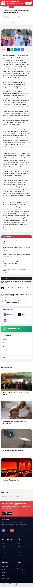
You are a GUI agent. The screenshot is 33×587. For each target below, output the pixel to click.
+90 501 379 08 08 (24, 566)
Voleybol (4, 552)
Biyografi (19, 555)
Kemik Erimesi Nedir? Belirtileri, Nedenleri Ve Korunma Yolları (16, 248)
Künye (3, 569)
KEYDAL (25, 572)
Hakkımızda (5, 566)
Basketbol (4, 549)
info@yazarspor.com (24, 569)
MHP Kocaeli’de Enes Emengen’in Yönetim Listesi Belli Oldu (16, 240)
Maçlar (19, 543)
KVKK (3, 575)
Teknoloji (5, 350)
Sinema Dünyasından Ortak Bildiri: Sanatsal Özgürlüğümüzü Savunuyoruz (13, 262)
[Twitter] (7, 530)
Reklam (4, 572)
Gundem (5, 339)
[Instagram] (12, 530)
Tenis (3, 555)
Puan (18, 546)
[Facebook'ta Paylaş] (18, 49)
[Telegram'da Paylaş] (15, 49)
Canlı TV (19, 549)
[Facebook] (3, 530)
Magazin (5, 353)
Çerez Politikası (6, 578)
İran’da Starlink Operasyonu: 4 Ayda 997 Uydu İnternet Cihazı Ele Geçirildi (16, 255)
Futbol (11, 6)
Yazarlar (19, 552)
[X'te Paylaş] (8, 49)
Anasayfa (5, 6)
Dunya (4, 357)
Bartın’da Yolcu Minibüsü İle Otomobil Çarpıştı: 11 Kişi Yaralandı (16, 269)
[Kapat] (31, 2)
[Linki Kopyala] (22, 49)
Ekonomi (5, 342)
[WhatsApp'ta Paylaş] (11, 49)
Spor (4, 346)
